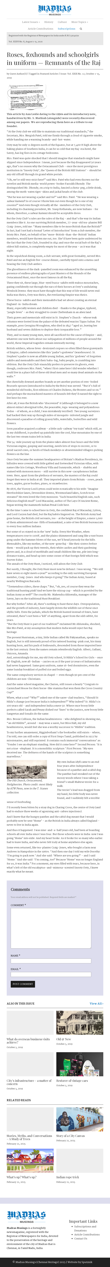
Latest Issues (30, 22)
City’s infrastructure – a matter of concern (29, 1082)
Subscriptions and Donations (85, 1229)
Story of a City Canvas (70, 1136)
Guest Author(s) (18, 74)
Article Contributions (40, 29)
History (48, 22)
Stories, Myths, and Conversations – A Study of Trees (29, 1137)
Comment (18, 905)
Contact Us (80, 1239)
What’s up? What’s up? (21, 1177)
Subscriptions (66, 29)
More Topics (79, 22)
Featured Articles (49, 74)
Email (16, 969)
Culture (62, 22)
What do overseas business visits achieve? (28, 1040)
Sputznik (87, 1262)
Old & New (63, 1039)
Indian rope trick (67, 1177)
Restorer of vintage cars (72, 1081)
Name (15, 956)
